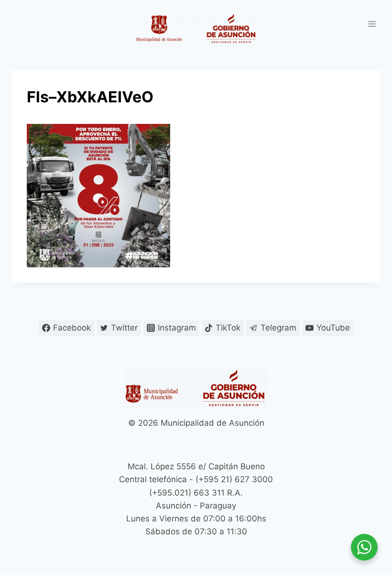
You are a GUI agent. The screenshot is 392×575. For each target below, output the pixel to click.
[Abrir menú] (372, 23)
